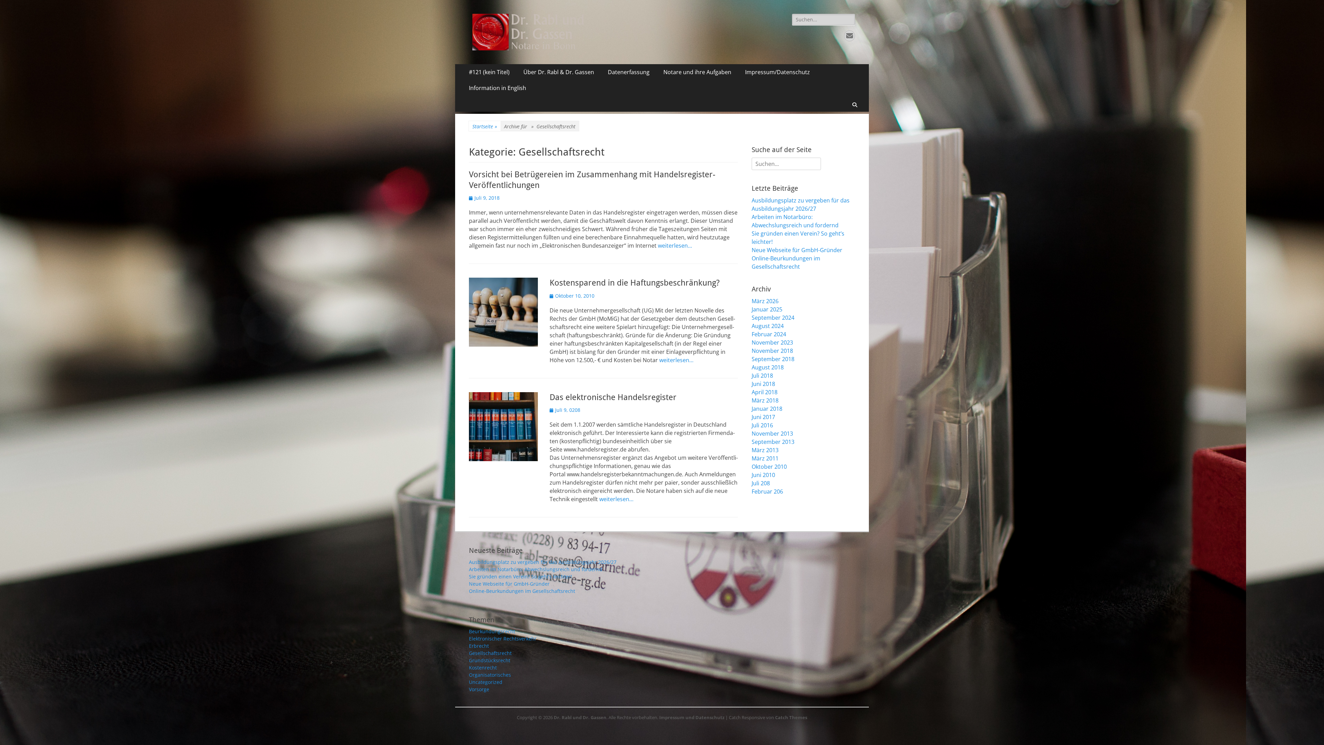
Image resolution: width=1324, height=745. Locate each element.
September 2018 (773, 359)
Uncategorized (485, 682)
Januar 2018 (767, 409)
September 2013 (773, 442)
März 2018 (765, 400)
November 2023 (772, 342)
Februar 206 (767, 491)
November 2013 (772, 433)
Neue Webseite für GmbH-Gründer (797, 250)
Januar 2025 (767, 309)
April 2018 (765, 392)
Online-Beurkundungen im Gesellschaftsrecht (522, 591)
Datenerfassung (629, 72)
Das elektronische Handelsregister (613, 397)
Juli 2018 (762, 375)
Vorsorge (479, 689)
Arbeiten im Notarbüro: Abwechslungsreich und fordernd (535, 569)
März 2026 (765, 301)
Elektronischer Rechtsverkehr (502, 638)
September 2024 (773, 317)
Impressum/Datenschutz (777, 72)
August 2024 (768, 326)
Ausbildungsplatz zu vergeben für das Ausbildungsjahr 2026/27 (542, 562)
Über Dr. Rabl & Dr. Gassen (558, 72)
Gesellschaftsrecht (490, 653)
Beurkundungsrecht (492, 631)
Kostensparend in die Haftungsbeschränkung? (635, 283)
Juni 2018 (763, 384)
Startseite (484, 126)
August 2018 (768, 367)
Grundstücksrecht (489, 660)
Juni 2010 (763, 475)
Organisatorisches (490, 675)
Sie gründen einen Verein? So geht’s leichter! (520, 576)
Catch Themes (791, 717)
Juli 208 (761, 483)
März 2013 (765, 450)
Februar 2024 (769, 334)
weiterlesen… (675, 245)
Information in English (497, 88)
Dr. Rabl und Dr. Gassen (580, 717)
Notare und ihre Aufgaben (697, 72)
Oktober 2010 (769, 466)
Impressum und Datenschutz (691, 717)
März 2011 (765, 458)
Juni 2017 (763, 417)
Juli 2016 (762, 425)
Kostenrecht (483, 667)
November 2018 (772, 351)
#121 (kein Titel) (489, 72)
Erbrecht (479, 646)
